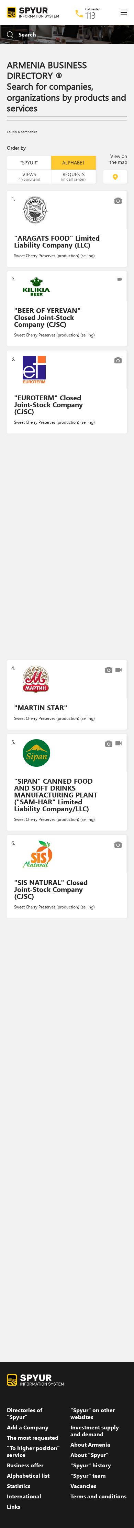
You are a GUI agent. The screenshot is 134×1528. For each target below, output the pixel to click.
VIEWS (29, 176)
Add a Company (27, 1427)
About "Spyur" (89, 1454)
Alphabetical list (28, 1475)
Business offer (25, 1465)
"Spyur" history (90, 1465)
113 (90, 15)
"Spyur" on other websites (92, 1413)
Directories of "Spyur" (24, 1413)
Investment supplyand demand (94, 1431)
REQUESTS (73, 176)
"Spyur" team (88, 1475)
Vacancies (83, 1485)
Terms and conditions (98, 1496)
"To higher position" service (33, 1451)
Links (13, 1506)
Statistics (18, 1485)
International (24, 1496)
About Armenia (90, 1444)
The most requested (32, 1437)
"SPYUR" (29, 162)
